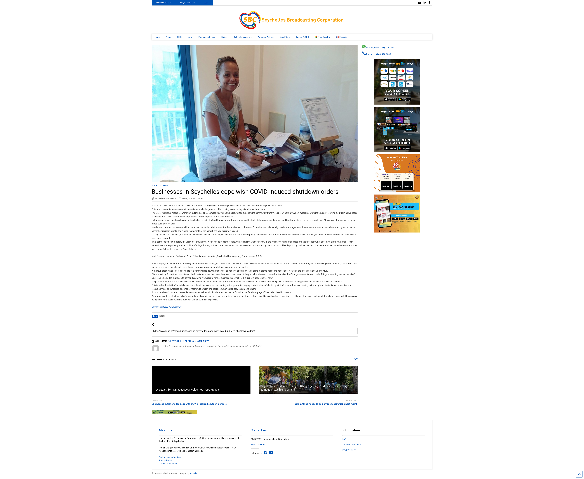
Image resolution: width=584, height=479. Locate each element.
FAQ (344, 439)
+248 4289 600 (258, 444)
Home (157, 37)
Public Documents (242, 37)
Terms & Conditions (168, 463)
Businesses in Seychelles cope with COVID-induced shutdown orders (189, 404)
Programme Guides (206, 37)
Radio (224, 37)
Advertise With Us (265, 37)
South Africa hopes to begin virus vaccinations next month (326, 404)
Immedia (193, 473)
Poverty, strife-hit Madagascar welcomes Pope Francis (187, 389)
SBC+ (206, 3)
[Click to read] (201, 380)
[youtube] (419, 3)
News (168, 37)
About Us (284, 37)
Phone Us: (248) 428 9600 (378, 54)
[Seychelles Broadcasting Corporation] (292, 28)
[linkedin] (425, 3)
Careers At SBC (302, 37)
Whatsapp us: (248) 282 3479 (380, 47)
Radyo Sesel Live (187, 3)
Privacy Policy (165, 460)
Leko (190, 37)
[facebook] (429, 3)
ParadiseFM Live (163, 3)
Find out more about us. (170, 457)
